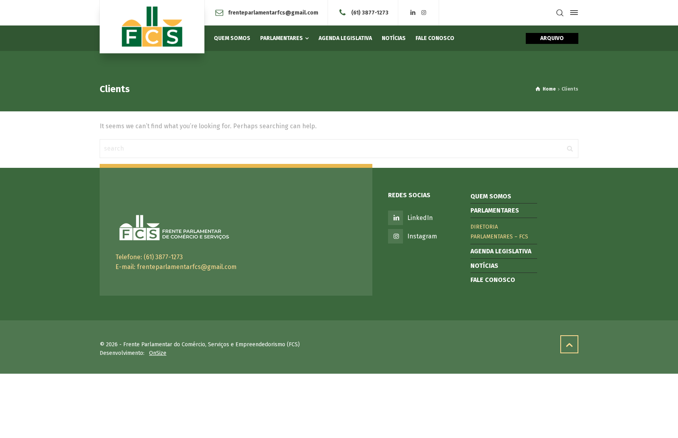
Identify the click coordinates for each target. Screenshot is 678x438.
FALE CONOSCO (492, 280)
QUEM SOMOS (490, 196)
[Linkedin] (413, 12)
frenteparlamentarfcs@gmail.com (273, 12)
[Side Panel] (572, 12)
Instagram (422, 236)
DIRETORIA (484, 227)
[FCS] (152, 26)
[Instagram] (424, 12)
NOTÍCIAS (484, 265)
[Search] (560, 13)
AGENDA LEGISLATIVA (500, 251)
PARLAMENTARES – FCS (499, 236)
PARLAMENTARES (494, 210)
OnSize (157, 353)
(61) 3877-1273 (369, 12)
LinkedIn (420, 218)
